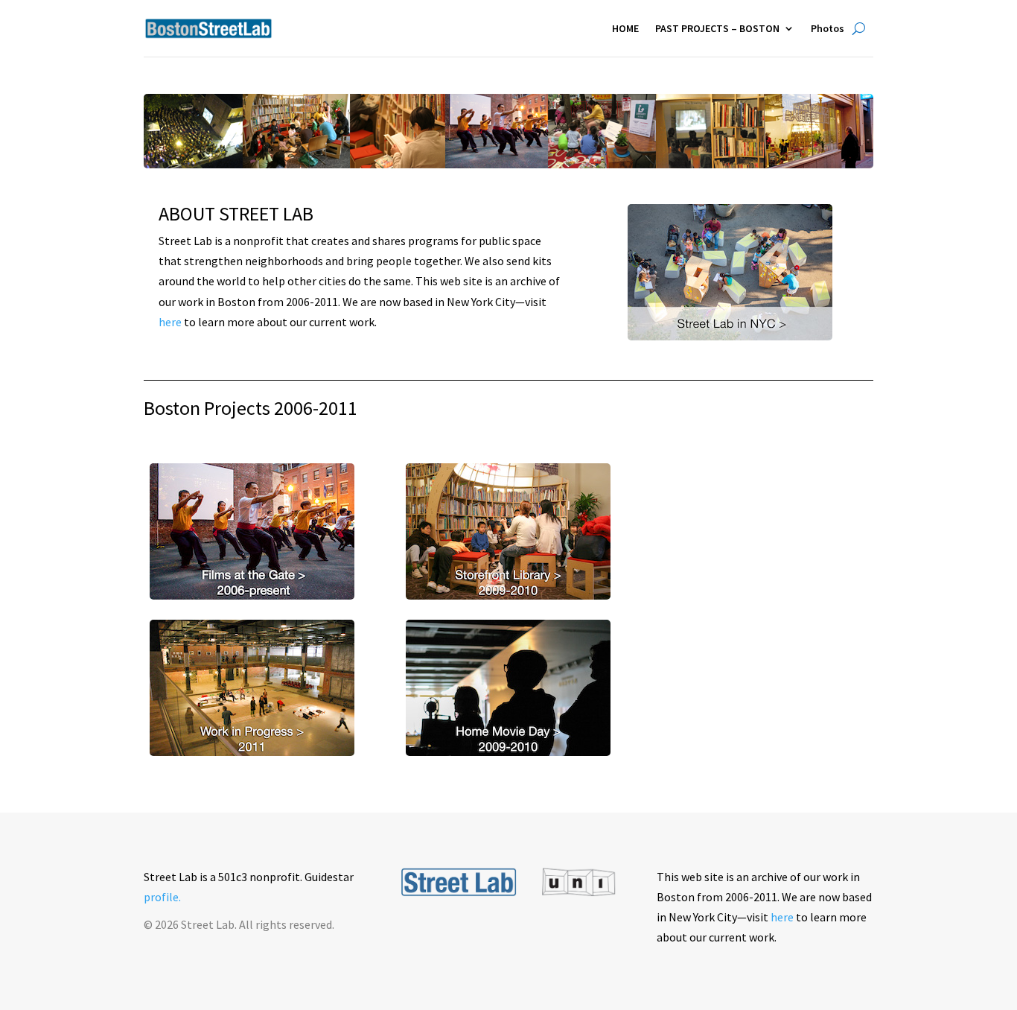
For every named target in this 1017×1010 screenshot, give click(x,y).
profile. (162, 896)
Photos (827, 28)
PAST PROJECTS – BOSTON (717, 28)
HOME (625, 28)
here (170, 321)
